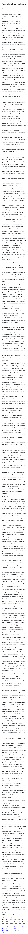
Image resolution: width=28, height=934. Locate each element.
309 (7, 928)
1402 (3, 932)
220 (15, 925)
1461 (7, 923)
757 (11, 925)
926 (23, 926)
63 (7, 926)
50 (18, 925)
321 (7, 930)
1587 (24, 923)
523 (7, 921)
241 (11, 930)
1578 (3, 925)
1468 (11, 919)
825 (23, 928)
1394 (3, 926)
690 (11, 926)
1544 (20, 923)
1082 (19, 928)
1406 (19, 926)
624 (22, 917)
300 (3, 921)
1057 (16, 923)
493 (7, 919)
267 (15, 919)
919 (19, 919)
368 (7, 925)
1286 (15, 930)
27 (19, 917)
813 (3, 928)
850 (11, 921)
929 (22, 919)
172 (22, 925)
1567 (11, 917)
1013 (19, 921)
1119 (15, 928)
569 (7, 917)
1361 (3, 917)
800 (3, 919)
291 (19, 930)
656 (14, 921)
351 (15, 917)
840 (3, 923)
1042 (11, 923)
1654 (11, 928)
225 (22, 930)
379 (22, 921)
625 (3, 930)
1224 (15, 926)
